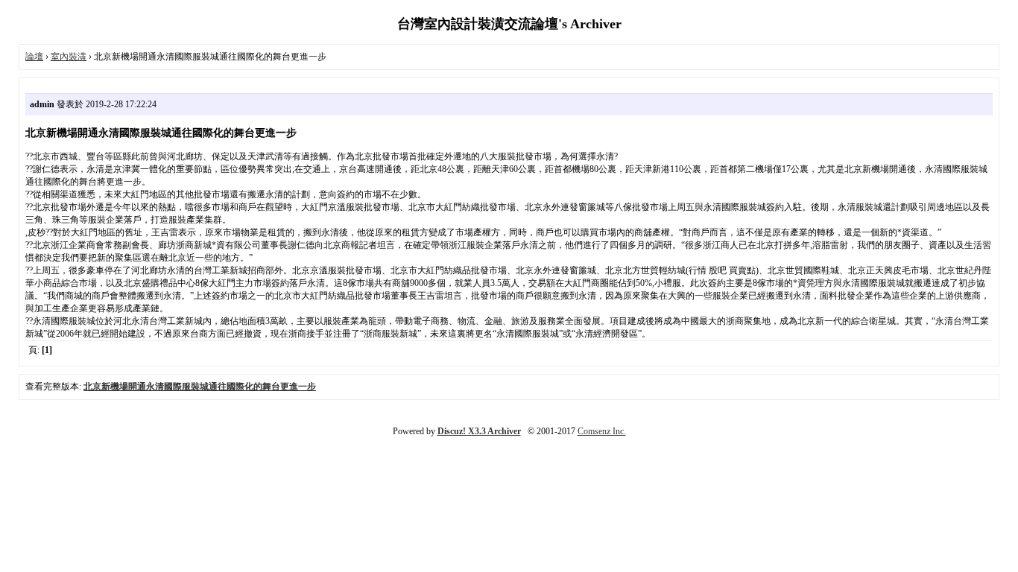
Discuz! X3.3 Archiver (479, 431)
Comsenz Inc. (602, 431)
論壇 (34, 56)
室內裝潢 (68, 56)
